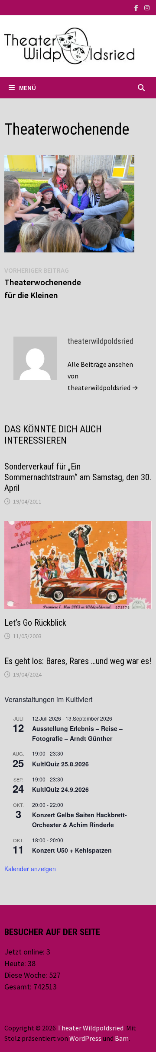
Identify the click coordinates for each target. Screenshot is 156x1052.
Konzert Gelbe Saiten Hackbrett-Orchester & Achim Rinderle (79, 819)
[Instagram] (147, 7)
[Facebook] (137, 7)
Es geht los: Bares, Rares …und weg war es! (77, 661)
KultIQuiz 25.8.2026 (60, 763)
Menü (27, 87)
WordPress (85, 1038)
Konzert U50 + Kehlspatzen (72, 850)
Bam (122, 1038)
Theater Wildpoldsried (90, 1028)
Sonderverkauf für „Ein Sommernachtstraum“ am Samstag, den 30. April (77, 477)
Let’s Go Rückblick (35, 622)
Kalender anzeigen (30, 868)
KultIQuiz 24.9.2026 (60, 789)
